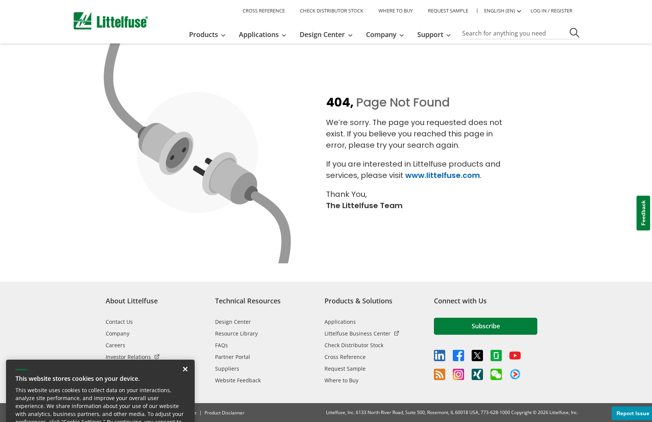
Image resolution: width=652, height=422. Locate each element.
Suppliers (227, 368)
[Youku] (515, 374)
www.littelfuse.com (442, 175)
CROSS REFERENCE (264, 10)
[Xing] (477, 374)
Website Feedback (238, 380)
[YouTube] (515, 355)
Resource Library (236, 333)
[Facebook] (458, 355)
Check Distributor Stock (353, 345)
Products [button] (203, 34)
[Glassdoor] (496, 355)
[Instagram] (458, 374)
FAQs (221, 345)
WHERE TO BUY (395, 10)
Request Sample (345, 368)
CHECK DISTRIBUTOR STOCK (331, 10)
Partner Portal (232, 356)
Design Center (233, 321)
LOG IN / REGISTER (551, 10)
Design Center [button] (322, 34)
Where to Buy (341, 380)
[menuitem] (209, 34)
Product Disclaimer (224, 413)
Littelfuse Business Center (357, 333)
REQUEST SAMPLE (448, 10)
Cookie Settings (143, 401)
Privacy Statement (156, 381)
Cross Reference (345, 356)
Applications (340, 321)
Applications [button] (259, 34)
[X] (477, 355)
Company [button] (381, 34)
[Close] (185, 320)
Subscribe (486, 326)
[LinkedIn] (439, 355)
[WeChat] (496, 374)
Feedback (643, 213)
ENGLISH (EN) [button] (499, 10)
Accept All (55, 401)
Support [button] (430, 34)
